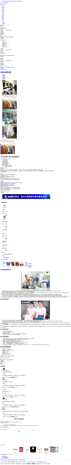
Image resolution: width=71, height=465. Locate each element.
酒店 (3, 16)
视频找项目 (12, 1)
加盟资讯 (6, 1)
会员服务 (5, 459)
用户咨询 (29, 267)
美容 (3, 8)
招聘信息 (12, 459)
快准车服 (3, 233)
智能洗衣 (26, 266)
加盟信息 (29, 266)
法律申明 (9, 459)
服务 (3, 12)
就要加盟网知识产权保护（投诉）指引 (7, 184)
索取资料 (5, 167)
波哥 (5, 409)
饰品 (3, 15)
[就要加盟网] (2, 4)
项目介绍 (3, 74)
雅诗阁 (3, 209)
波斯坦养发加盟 (5, 221)
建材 (3, 14)
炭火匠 (15, 452)
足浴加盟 (21, 450)
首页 (1, 69)
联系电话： (2, 52)
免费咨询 (29, 263)
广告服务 (20, 459)
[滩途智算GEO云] (26, 198)
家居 (3, 9)
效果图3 (1, 154)
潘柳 (5, 389)
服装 (3, 7)
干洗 (3, 18)
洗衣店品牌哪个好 (6, 257)
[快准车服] (4, 231)
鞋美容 (13, 266)
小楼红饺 (27, 452)
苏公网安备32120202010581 (42, 461)
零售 (3, 20)
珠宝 (3, 11)
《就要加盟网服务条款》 (10, 55)
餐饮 (3, 6)
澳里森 (34, 452)
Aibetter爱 (53, 452)
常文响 (6, 399)
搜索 (1, 26)
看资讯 (3, 23)
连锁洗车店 (8, 266)
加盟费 (3, 76)
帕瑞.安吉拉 (40, 452)
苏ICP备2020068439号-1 (32, 461)
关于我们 (1, 459)
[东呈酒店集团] (4, 243)
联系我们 (16, 459)
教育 (3, 10)
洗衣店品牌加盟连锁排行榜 (8, 254)
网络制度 (23, 459)
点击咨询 (6, 238)
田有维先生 (7, 370)
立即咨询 (2, 68)
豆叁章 (47, 452)
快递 (3, 19)
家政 (3, 17)
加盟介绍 (29, 265)
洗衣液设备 (3, 266)
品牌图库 (3, 78)
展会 (9, 1)
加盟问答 (3, 77)
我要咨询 (1, 167)
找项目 (3, 1)
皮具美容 (17, 266)
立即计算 (2, 56)
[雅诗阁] (4, 208)
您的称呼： (2, 50)
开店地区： (2, 29)
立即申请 (2, 192)
